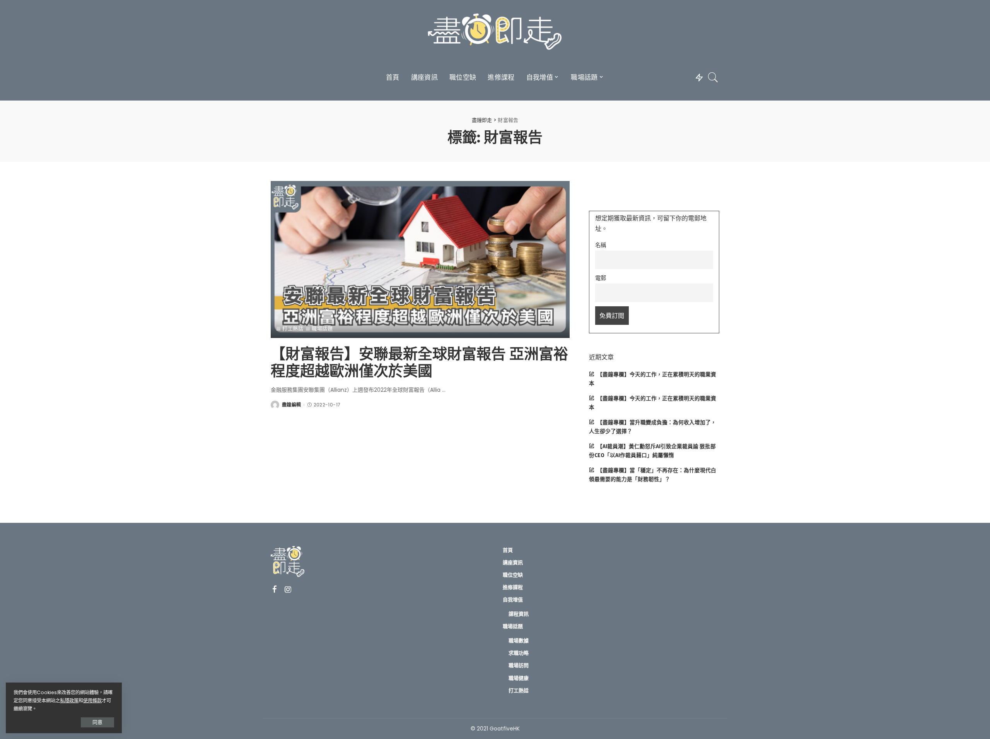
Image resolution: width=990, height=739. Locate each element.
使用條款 (92, 700)
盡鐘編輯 (291, 405)
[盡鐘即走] (495, 33)
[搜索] (713, 77)
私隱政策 (69, 700)
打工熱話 (292, 328)
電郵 (600, 278)
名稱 (600, 245)
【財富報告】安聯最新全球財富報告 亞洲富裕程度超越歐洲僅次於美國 (419, 362)
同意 (97, 722)
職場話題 (322, 328)
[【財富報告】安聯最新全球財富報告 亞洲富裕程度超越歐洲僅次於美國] (420, 259)
